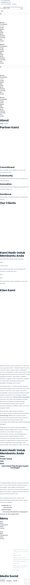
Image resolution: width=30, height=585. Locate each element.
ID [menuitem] (4, 11)
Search (2, 8)
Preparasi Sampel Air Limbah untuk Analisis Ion (20, 551)
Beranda (2, 22)
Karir (1, 39)
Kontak (2, 41)
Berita (1, 34)
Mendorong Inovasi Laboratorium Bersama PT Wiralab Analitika (21, 559)
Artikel (1, 32)
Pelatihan (2, 36)
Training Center (4, 525)
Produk (2, 27)
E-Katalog (2, 37)
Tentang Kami (3, 24)
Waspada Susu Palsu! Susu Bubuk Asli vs (20, 567)
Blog (1, 31)
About (1, 523)
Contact (2, 528)
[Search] (21, 8)
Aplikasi (2, 29)
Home (1, 123)
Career (1, 526)
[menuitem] (2, 11)
